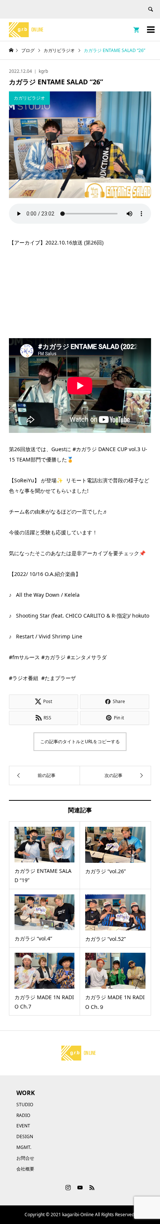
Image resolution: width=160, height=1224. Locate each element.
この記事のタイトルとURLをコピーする (80, 741)
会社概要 (25, 1169)
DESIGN (24, 1136)
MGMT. (23, 1147)
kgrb (43, 71)
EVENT (23, 1126)
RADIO (23, 1115)
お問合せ (25, 1158)
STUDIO (24, 1104)
